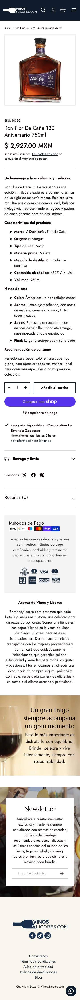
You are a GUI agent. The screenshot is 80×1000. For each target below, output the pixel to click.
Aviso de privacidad (38, 966)
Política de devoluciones (38, 972)
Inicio (7, 28)
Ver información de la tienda (31, 440)
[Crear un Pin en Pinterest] (42, 475)
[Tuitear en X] (24, 475)
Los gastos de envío (45, 154)
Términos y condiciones (38, 961)
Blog (38, 977)
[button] (63, 10)
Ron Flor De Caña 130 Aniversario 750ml (38, 28)
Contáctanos (38, 956)
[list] (40, 70)
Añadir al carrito (54, 387)
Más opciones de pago (40, 412)
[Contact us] (71, 991)
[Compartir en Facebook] (33, 475)
